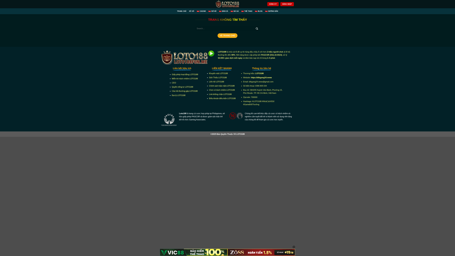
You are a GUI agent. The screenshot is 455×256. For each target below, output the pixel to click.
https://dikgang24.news (261, 78)
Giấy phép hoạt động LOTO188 (185, 74)
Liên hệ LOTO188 (216, 82)
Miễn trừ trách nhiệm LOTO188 (185, 79)
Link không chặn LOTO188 (220, 94)
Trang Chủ (181, 11)
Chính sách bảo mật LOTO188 (222, 86)
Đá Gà (236, 11)
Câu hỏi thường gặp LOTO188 (185, 91)
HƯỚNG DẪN (273, 11)
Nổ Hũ (213, 11)
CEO (174, 83)
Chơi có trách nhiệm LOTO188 (222, 90)
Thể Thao (248, 11)
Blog (260, 11)
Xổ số (191, 11)
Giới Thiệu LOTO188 (218, 78)
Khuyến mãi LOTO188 (218, 73)
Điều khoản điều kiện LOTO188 (222, 98)
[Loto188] (227, 4)
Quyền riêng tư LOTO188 (182, 87)
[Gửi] (257, 28)
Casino (203, 11)
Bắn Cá (225, 11)
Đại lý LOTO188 (178, 95)
